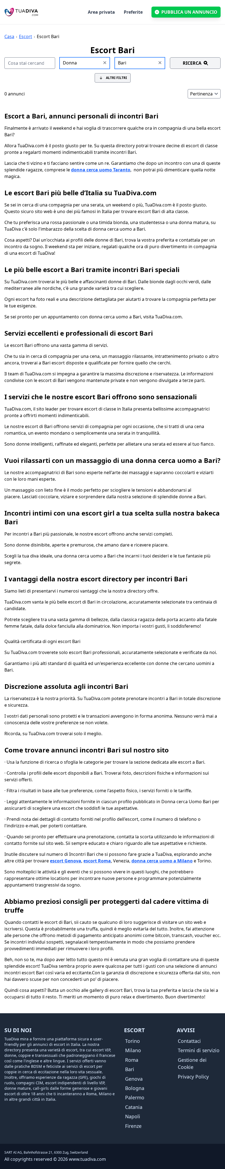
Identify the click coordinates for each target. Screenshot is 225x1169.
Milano (133, 1050)
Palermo (134, 1097)
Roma (131, 1060)
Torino (132, 1041)
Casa (9, 36)
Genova (134, 1078)
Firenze (133, 1126)
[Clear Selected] (104, 63)
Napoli (132, 1116)
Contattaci (189, 1041)
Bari (129, 1069)
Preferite (133, 12)
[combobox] (85, 63)
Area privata (101, 12)
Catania (133, 1107)
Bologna (134, 1088)
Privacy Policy (193, 1076)
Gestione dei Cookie (192, 1063)
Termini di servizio (199, 1050)
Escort (25, 36)
